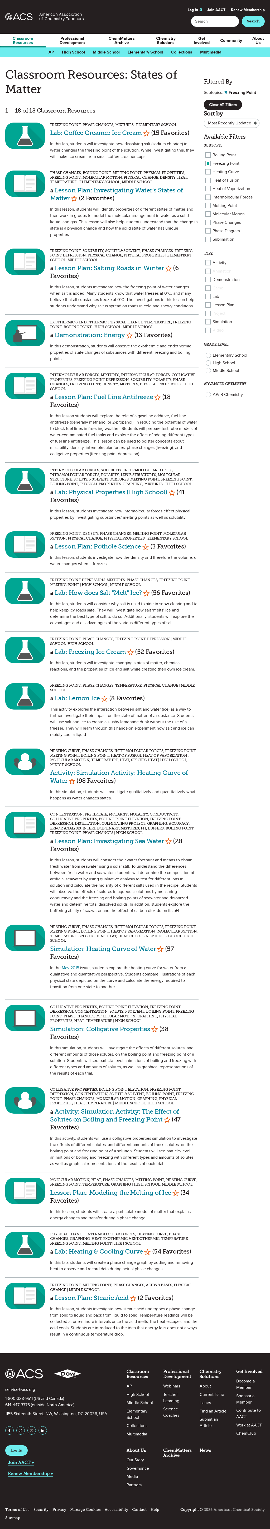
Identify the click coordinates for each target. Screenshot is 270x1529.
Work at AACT (249, 1425)
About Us (258, 40)
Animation (222, 271)
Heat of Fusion (226, 180)
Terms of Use (17, 1509)
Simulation (222, 321)
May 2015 (70, 967)
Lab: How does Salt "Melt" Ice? (98, 592)
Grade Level (216, 344)
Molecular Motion (229, 214)
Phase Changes (227, 222)
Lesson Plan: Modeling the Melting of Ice (110, 1192)
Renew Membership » (30, 1473)
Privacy (59, 1509)
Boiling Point (224, 155)
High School (73, 52)
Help (155, 1509)
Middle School (106, 52)
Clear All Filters (223, 105)
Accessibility (116, 1509)
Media (132, 1476)
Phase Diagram (226, 231)
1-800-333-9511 (19, 1398)
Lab (216, 296)
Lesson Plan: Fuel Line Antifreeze (104, 397)
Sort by (213, 113)
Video (218, 330)
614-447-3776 (17, 1404)
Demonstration (226, 279)
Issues (205, 1402)
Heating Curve (226, 171)
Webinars (171, 1386)
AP (51, 52)
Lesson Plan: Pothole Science (98, 546)
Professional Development (72, 40)
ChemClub (246, 1433)
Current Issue (212, 1394)
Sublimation (223, 239)
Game (218, 288)
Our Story (135, 1460)
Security (41, 1509)
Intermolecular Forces (233, 197)
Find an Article (213, 1411)
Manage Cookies (85, 1509)
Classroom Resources (23, 40)
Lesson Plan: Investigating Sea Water (109, 841)
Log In (193, 10)
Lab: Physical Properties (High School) (111, 492)
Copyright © (191, 1509)
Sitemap (12, 1518)
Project (219, 313)
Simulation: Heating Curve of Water (103, 949)
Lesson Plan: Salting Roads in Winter (109, 268)
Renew (248, 10)
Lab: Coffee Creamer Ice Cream (96, 133)
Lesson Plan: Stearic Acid (91, 1298)
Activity (219, 262)
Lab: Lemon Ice (77, 698)
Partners (134, 1485)
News (205, 1450)
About (205, 1386)
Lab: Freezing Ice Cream (90, 652)
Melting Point (225, 205)
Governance (138, 1468)
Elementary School (145, 52)
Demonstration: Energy (90, 335)
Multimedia (210, 52)
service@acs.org (20, 1389)
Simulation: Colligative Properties (100, 1029)
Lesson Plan (223, 305)
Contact (139, 1509)
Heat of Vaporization (231, 188)
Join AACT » (21, 1462)
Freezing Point (226, 163)
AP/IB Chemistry (228, 394)
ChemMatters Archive (122, 40)
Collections (181, 52)
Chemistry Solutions (166, 40)
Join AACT (216, 10)
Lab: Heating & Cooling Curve (99, 1251)
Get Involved (202, 40)
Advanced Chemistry (225, 384)
